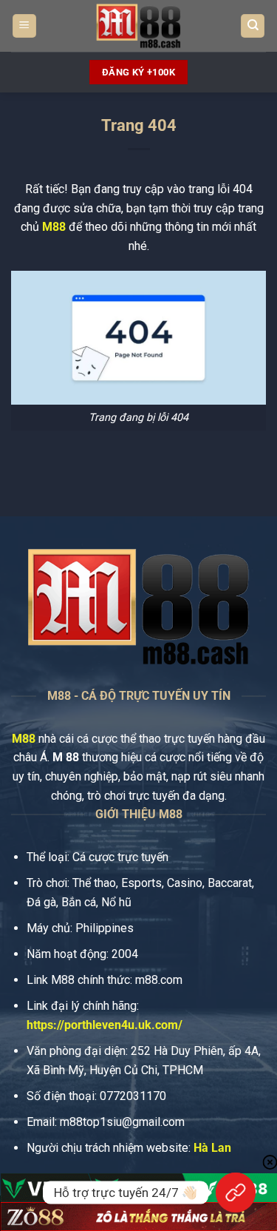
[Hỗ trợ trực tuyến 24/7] (236, 1193)
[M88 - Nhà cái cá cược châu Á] (139, 26)
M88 (54, 227)
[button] (24, 26)
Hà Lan (212, 1148)
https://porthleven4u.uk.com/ (104, 1025)
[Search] (252, 26)
